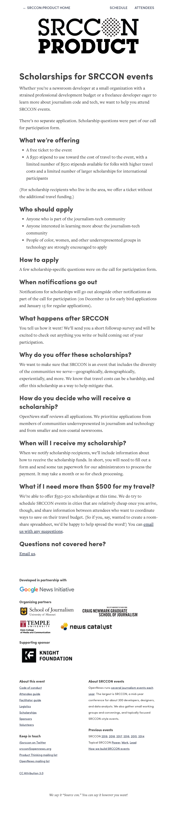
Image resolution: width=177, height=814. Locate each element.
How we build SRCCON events (109, 748)
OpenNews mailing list (34, 761)
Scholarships (28, 712)
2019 (104, 736)
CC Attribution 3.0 (31, 773)
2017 (119, 736)
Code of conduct (30, 687)
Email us (27, 553)
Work (125, 742)
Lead (133, 742)
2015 (134, 736)
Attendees (144, 7)
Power (116, 742)
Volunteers (26, 724)
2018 (112, 736)
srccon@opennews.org (35, 748)
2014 (141, 736)
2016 (126, 736)
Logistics (25, 706)
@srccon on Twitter (32, 742)
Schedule (119, 7)
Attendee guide (29, 694)
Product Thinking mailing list (38, 755)
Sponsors (25, 718)
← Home (46, 7)
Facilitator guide (30, 700)
